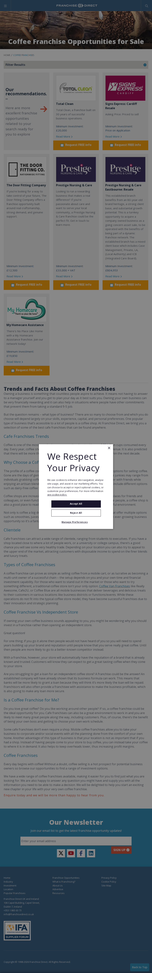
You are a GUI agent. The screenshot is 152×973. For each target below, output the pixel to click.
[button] (76, 522)
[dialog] (76, 486)
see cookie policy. (57, 494)
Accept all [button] (76, 504)
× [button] (109, 448)
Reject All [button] (76, 512)
